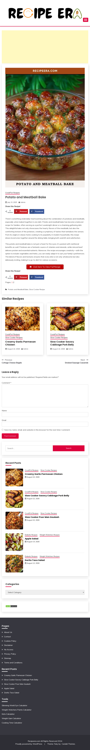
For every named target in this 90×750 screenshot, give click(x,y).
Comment (6, 383)
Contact (7, 636)
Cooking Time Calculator (12, 723)
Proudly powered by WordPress (29, 744)
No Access (8, 649)
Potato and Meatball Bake (18, 289)
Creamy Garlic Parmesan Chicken (20, 343)
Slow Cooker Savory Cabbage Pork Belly (62, 343)
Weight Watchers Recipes (50, 535)
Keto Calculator (8, 714)
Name (4, 410)
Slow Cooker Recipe (37, 289)
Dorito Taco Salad (35, 560)
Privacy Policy (10, 654)
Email (4, 420)
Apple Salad (31, 538)
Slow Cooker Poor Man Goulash (42, 517)
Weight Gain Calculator (11, 718)
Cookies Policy (10, 641)
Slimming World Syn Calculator (14, 705)
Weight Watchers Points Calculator (16, 710)
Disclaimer (8, 645)
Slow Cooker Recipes (14, 337)
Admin (22, 202)
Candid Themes (68, 744)
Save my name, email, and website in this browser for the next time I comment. (37, 430)
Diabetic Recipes (31, 535)
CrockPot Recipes (12, 193)
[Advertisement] (45, 46)
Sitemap (7, 658)
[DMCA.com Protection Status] (11, 607)
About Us (8, 632)
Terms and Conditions (13, 662)
